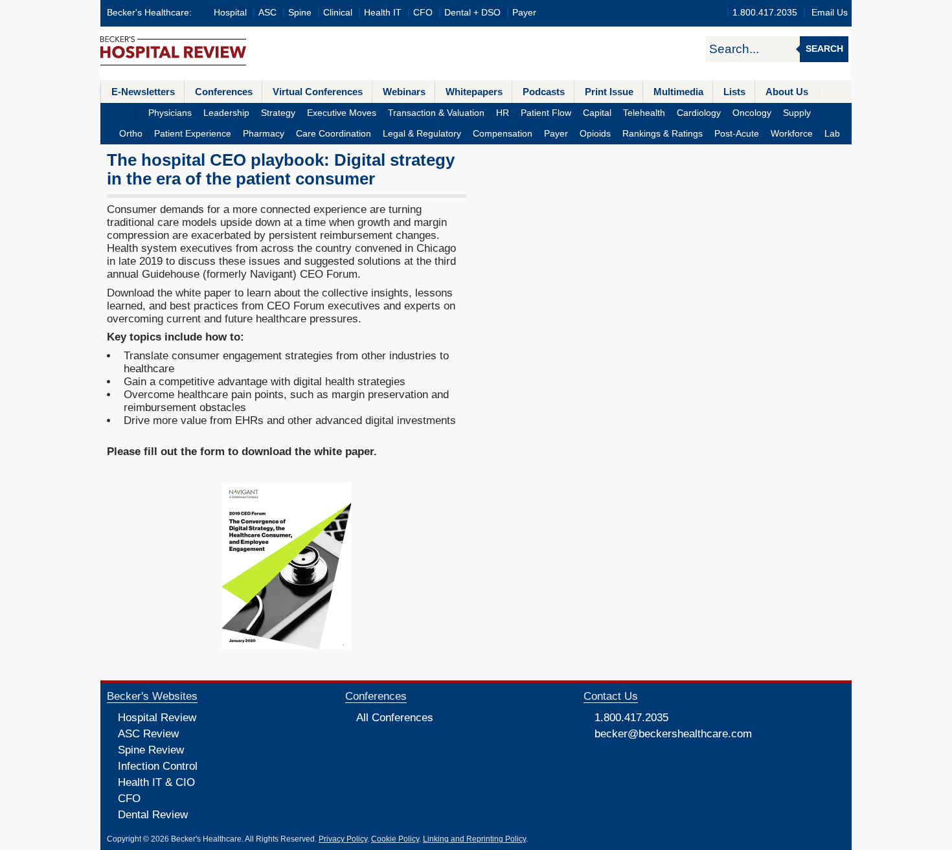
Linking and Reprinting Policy (474, 839)
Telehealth (644, 113)
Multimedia (678, 91)
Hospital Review (157, 717)
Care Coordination (333, 134)
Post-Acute (736, 134)
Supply (797, 113)
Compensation (502, 134)
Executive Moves (341, 113)
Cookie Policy (395, 839)
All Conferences (394, 717)
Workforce (792, 134)
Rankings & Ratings (662, 134)
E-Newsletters (143, 91)
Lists (734, 91)
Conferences (224, 91)
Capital (597, 113)
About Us (786, 91)
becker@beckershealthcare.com (673, 734)
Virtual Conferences (318, 91)
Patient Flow (546, 113)
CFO (423, 12)
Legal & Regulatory (422, 134)
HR (502, 113)
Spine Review (151, 750)
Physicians (170, 113)
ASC (267, 12)
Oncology (751, 113)
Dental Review (153, 815)
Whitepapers (474, 91)
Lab (832, 134)
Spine (300, 12)
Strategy (278, 113)
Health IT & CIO (156, 782)
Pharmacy (263, 134)
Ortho (130, 134)
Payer (524, 12)
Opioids (595, 134)
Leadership (226, 113)
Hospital (230, 12)
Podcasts (544, 91)
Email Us (829, 12)
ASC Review (148, 734)
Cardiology (699, 113)
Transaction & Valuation (436, 113)
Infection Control (158, 766)
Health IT (383, 12)
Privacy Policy (343, 839)
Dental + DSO (472, 12)
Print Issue (609, 91)
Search (824, 49)
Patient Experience (192, 134)
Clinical (337, 12)
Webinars (404, 91)
